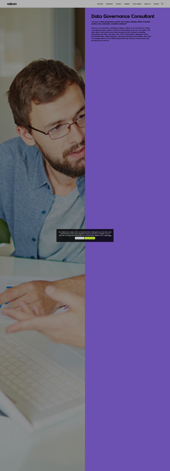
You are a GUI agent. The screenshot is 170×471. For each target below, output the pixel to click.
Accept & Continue (89, 238)
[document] (85, 235)
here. (109, 235)
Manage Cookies (80, 238)
